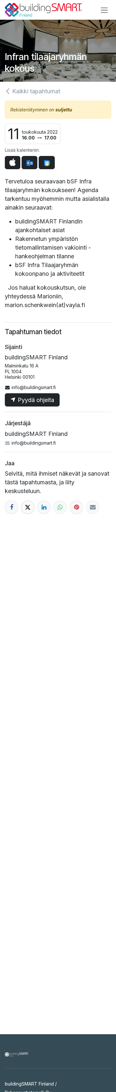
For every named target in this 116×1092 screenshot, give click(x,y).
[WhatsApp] (60, 507)
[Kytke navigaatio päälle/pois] (104, 10)
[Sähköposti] (92, 507)
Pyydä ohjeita (35, 400)
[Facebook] (11, 507)
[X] (27, 507)
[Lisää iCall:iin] (12, 162)
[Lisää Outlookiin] (29, 162)
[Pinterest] (76, 507)
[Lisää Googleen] (46, 162)
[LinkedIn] (44, 507)
